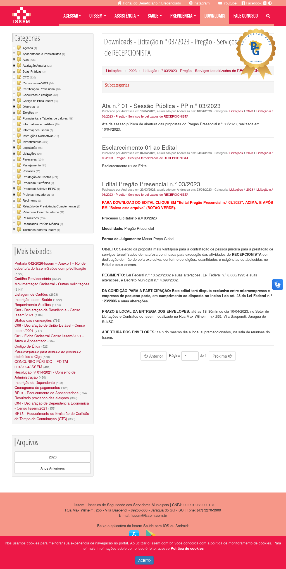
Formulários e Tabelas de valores (48, 118)
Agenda (30, 48)
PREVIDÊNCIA (181, 16)
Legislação (32, 147)
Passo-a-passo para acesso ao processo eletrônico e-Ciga (48, 353)
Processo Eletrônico (38, 183)
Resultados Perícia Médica (43, 224)
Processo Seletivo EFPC (41, 188)
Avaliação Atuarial (37, 65)
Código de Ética (27, 346)
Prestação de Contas (40, 177)
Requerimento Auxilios (33, 304)
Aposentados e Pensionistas (44, 54)
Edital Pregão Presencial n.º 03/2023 (151, 184)
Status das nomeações (33, 320)
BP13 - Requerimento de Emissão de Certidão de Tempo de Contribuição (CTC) (52, 416)
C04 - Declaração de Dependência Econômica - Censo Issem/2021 (52, 405)
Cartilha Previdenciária (33, 278)
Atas (29, 59)
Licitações (32, 153)
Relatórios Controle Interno (43, 212)
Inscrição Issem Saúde (33, 299)
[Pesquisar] (268, 16)
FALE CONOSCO (245, 16)
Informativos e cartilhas (41, 124)
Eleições (31, 112)
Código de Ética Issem (40, 100)
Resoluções (34, 218)
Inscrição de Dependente (35, 382)
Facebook (253, 3)
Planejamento (34, 165)
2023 (133, 70)
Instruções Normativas (41, 136)
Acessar (70, 16)
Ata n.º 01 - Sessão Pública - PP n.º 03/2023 (161, 105)
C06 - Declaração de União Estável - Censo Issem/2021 (50, 327)
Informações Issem (38, 130)
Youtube (229, 3)
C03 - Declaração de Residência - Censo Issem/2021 (47, 312)
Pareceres (33, 159)
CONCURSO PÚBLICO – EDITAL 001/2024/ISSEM (42, 364)
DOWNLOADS (214, 16)
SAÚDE (153, 16)
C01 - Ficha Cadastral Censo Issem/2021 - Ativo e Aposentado (49, 338)
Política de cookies (187, 548)
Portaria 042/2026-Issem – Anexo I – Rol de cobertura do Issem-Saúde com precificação (50, 265)
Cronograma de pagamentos (37, 387)
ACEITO (144, 560)
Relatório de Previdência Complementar (51, 206)
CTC (29, 77)
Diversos (31, 106)
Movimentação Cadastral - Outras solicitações (52, 283)
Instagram (201, 3)
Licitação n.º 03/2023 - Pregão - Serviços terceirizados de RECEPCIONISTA (205, 70)
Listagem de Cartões (31, 294)
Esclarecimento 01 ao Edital (139, 147)
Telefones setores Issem (41, 229)
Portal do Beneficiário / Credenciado (151, 3)
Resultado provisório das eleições (42, 397)
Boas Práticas (34, 71)
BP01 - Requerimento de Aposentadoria (46, 392)
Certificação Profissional (42, 89)
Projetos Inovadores (38, 194)
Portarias (31, 171)
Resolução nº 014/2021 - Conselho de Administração (45, 374)
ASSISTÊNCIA (126, 16)
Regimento (32, 200)
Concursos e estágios (40, 95)
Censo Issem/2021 (38, 83)
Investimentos (35, 142)
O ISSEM (96, 16)
